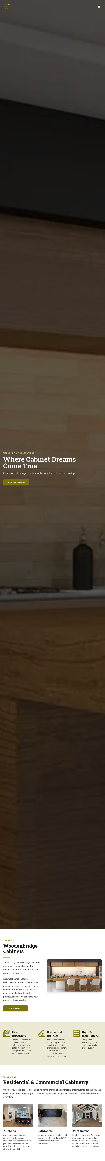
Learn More (15, 1008)
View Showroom (16, 482)
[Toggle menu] (99, 6)
